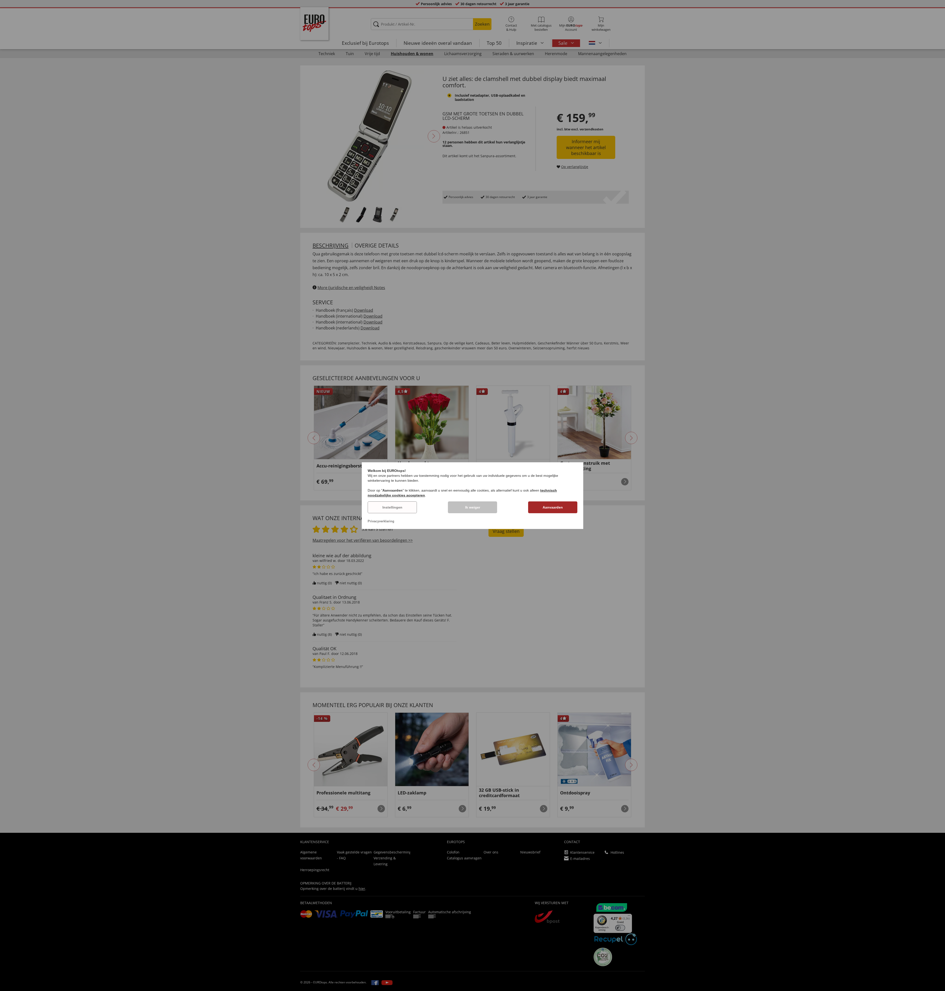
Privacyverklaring (381, 521)
